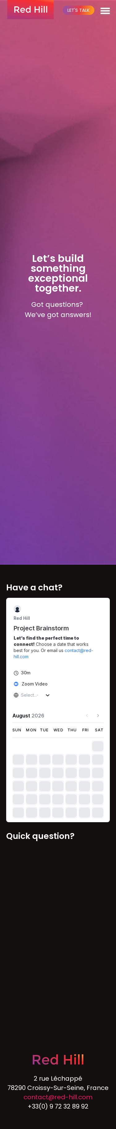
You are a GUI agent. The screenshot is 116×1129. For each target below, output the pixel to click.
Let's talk (78, 10)
